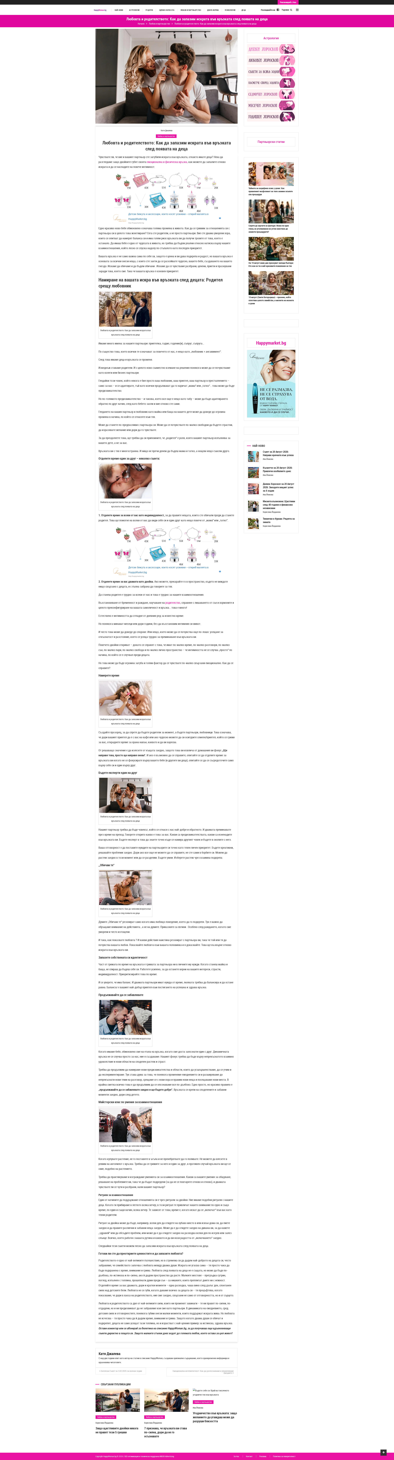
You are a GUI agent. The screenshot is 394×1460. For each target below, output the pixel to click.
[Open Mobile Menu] (297, 10)
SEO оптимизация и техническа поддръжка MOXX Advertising (149, 1456)
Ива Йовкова (198, 1407)
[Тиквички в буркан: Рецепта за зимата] (253, 523)
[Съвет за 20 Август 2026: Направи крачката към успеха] (253, 456)
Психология (230, 10)
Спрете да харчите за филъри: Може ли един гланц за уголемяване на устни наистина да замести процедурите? (269, 228)
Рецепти (149, 10)
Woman (100, 10)
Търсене (285, 9)
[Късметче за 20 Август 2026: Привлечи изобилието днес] (253, 472)
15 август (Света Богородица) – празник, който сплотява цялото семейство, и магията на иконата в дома (271, 300)
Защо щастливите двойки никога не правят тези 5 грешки (117, 1430)
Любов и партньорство (191, 10)
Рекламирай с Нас (288, 2)
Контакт (249, 1456)
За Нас (236, 1456)
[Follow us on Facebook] (278, 10)
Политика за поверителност (284, 1456)
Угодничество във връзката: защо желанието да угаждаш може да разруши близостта (215, 1417)
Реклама (262, 1456)
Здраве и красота (166, 10)
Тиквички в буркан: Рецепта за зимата (279, 520)
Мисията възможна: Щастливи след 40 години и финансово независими (279, 505)
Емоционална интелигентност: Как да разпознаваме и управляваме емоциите (203, 1371)
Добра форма (213, 10)
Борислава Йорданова (104, 1422)
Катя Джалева (166, 130)
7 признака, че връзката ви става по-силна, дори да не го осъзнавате (165, 1432)
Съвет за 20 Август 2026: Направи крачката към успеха (278, 453)
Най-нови (119, 10)
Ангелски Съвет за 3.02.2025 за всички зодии (121, 1370)
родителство (172, 602)
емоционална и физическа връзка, (167, 162)
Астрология (134, 10)
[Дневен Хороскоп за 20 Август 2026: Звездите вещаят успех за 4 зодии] (253, 488)
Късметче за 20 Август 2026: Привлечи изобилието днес (277, 469)
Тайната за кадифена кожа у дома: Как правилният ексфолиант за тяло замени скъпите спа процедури (271, 191)
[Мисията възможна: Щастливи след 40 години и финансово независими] (253, 506)
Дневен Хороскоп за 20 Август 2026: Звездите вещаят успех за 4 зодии (278, 487)
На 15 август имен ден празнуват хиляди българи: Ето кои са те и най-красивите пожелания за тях (271, 264)
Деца (243, 10)
